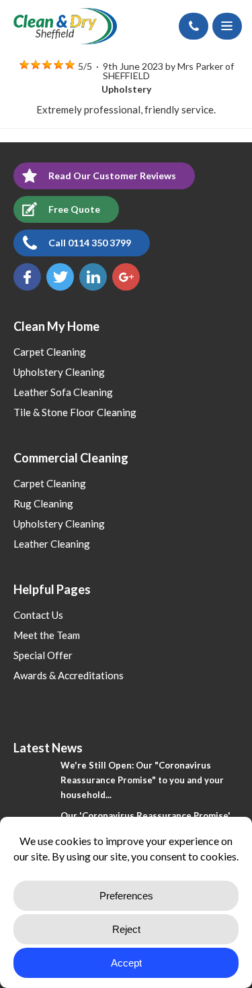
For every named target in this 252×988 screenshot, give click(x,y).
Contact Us (38, 615)
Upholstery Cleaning (59, 372)
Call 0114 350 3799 (89, 242)
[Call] (193, 26)
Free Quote (74, 209)
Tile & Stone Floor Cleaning (74, 412)
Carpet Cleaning (49, 352)
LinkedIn (93, 277)
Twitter (60, 277)
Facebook (27, 277)
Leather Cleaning (51, 544)
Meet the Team (46, 635)
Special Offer (43, 655)
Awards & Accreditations (68, 675)
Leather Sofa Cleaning (63, 392)
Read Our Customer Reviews (112, 175)
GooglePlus (126, 277)
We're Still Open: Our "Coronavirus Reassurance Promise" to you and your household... (142, 780)
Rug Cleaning (43, 503)
